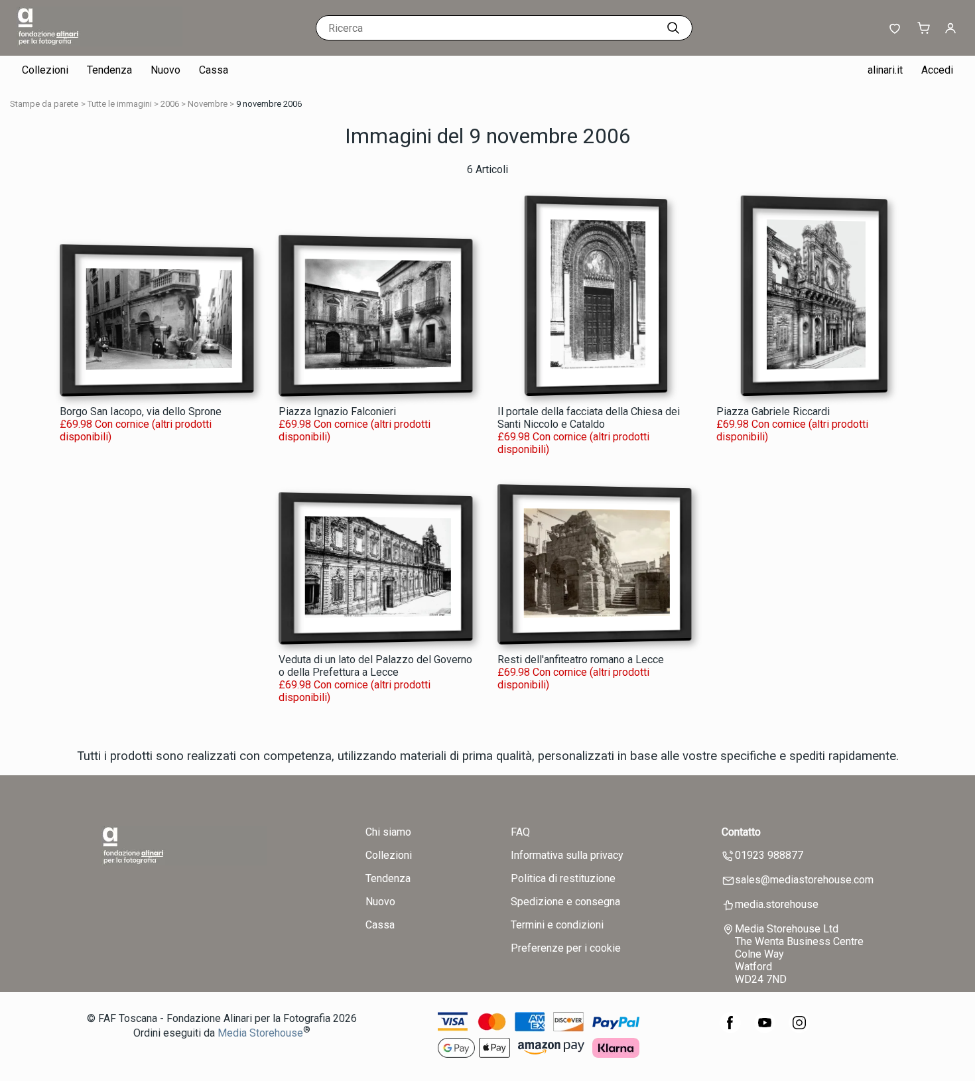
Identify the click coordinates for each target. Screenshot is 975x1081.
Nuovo (165, 70)
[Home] (99, 42)
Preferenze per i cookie (566, 948)
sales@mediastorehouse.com (804, 879)
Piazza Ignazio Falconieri (337, 411)
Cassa (213, 70)
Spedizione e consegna (565, 901)
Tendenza (109, 70)
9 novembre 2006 (269, 104)
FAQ (520, 832)
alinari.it (885, 70)
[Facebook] (730, 1029)
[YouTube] (764, 1029)
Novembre (208, 104)
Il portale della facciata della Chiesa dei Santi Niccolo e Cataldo (588, 417)
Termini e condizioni (557, 925)
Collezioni (45, 70)
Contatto (741, 832)
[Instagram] (799, 1029)
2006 (170, 104)
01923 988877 (769, 855)
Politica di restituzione (563, 878)
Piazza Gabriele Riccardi (773, 411)
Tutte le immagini (120, 104)
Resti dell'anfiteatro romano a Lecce (580, 659)
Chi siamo (388, 832)
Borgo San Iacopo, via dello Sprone (141, 411)
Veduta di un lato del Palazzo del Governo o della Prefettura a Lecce (375, 665)
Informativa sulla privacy (567, 855)
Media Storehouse (260, 1033)
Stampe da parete (44, 104)
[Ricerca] (673, 28)
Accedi (937, 70)
